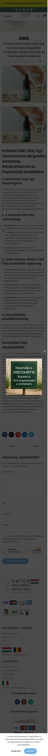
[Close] (44, 351)
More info (16, 751)
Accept (30, 751)
